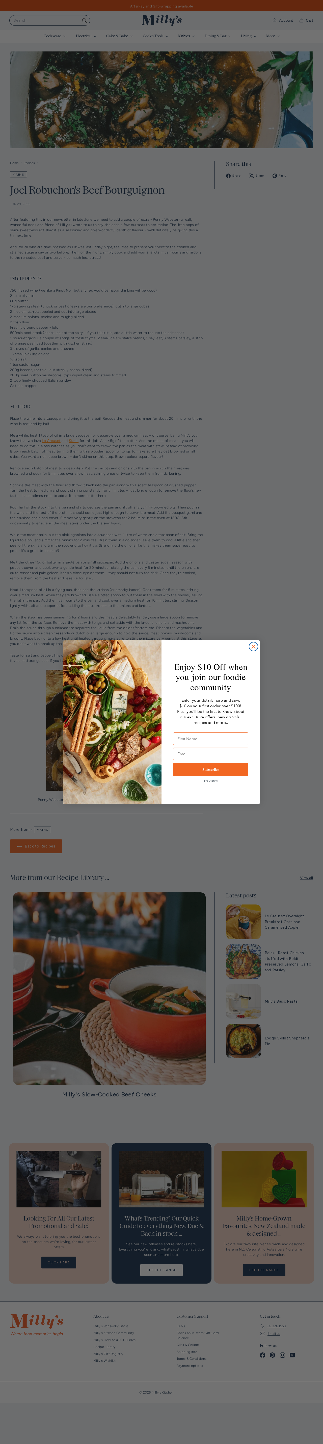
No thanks (211, 780)
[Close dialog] (253, 646)
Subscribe (210, 769)
